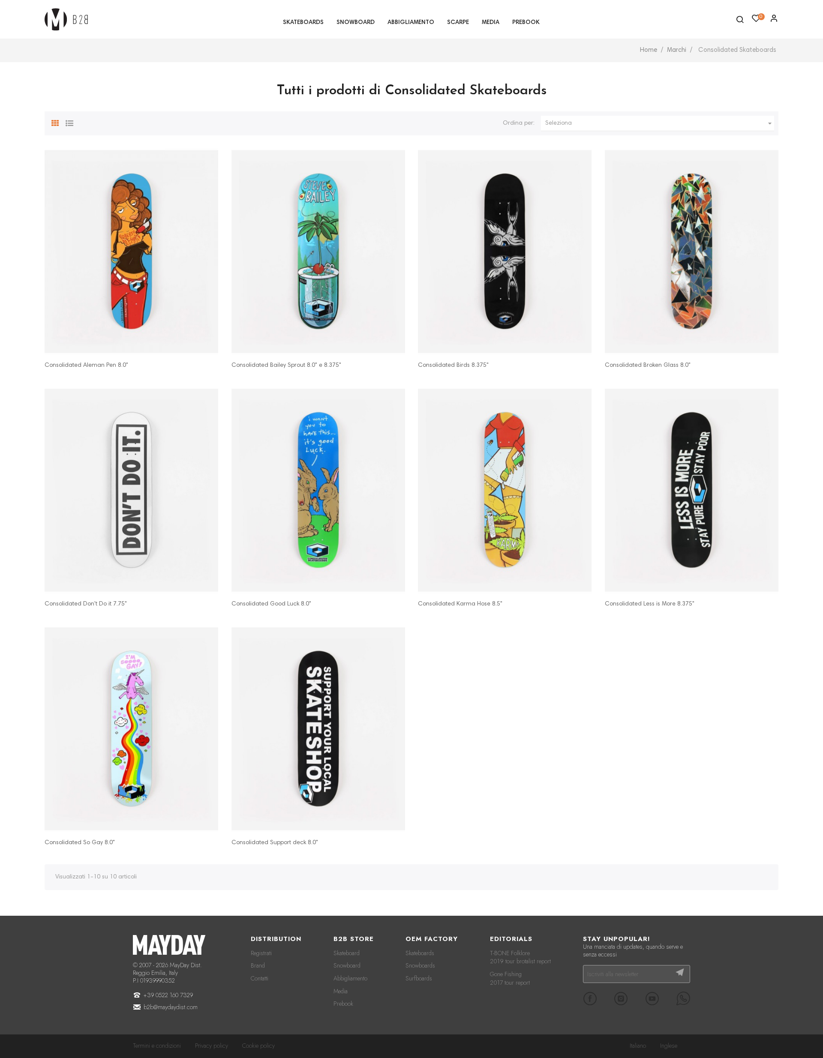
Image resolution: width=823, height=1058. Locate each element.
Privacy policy (211, 1045)
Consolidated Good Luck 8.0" (271, 604)
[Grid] (55, 122)
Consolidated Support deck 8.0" (274, 843)
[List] (69, 122)
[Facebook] (590, 998)
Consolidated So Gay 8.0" (80, 843)
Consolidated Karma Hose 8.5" (460, 604)
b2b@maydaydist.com (171, 1007)
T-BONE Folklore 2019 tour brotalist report (520, 957)
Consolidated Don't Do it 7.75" (86, 604)
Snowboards (420, 965)
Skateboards (419, 953)
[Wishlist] (774, 21)
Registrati (261, 953)
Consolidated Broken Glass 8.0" (648, 366)
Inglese (668, 1045)
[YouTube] (652, 998)
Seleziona (659, 123)
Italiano (638, 1045)
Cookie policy (258, 1045)
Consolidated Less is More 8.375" (649, 604)
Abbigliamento (350, 978)
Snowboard (346, 965)
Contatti (259, 978)
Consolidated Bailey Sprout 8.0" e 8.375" (286, 366)
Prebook (343, 1003)
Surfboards (418, 978)
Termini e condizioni (157, 1045)
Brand (258, 965)
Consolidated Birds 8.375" (453, 366)
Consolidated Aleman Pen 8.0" (86, 366)
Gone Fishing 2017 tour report (510, 978)
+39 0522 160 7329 (168, 995)
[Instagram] (621, 998)
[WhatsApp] (683, 998)
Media (340, 991)
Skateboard (346, 953)
